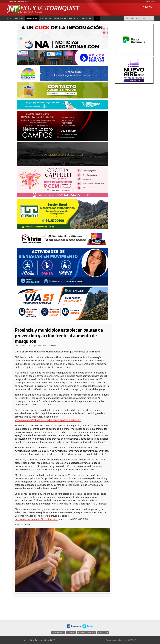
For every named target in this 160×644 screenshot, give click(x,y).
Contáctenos (149, 1)
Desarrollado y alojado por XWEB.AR (121, 640)
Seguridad (71, 632)
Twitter (89, 626)
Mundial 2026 (103, 632)
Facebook (76, 626)
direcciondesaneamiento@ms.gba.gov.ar (36, 519)
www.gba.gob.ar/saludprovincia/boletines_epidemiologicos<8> (48, 419)
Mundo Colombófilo (86, 632)
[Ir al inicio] (43, 9)
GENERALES (53, 346)
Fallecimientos (58, 632)
